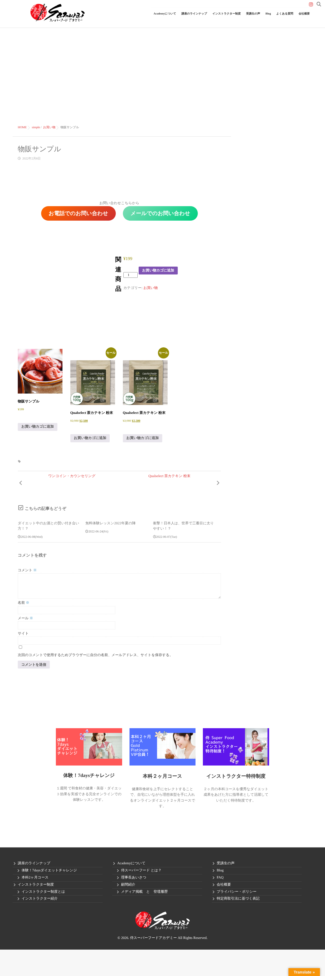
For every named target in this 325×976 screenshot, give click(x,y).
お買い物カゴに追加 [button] (37, 427)
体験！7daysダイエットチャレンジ (49, 870)
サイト (23, 634)
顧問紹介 (128, 885)
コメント (27, 570)
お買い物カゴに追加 (158, 270)
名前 (23, 603)
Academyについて (131, 863)
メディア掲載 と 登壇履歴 (144, 892)
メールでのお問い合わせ (160, 213)
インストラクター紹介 (40, 899)
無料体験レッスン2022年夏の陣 (110, 523)
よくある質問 (284, 13)
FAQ (220, 878)
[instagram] (311, 4)
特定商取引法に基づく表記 (238, 899)
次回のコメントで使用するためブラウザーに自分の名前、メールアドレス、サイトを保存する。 (95, 655)
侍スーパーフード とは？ (141, 870)
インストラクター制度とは (43, 892)
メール (25, 618)
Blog (268, 13)
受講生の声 (253, 13)
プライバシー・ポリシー (237, 892)
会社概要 (304, 13)
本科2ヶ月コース (35, 878)
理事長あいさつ (133, 878)
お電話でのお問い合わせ (78, 213)
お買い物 (150, 288)
